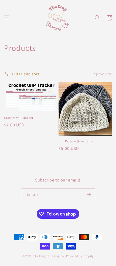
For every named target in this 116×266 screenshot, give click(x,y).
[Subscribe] (89, 194)
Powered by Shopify (80, 256)
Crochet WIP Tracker (18, 118)
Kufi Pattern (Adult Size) (76, 141)
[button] (7, 18)
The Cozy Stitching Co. (49, 256)
